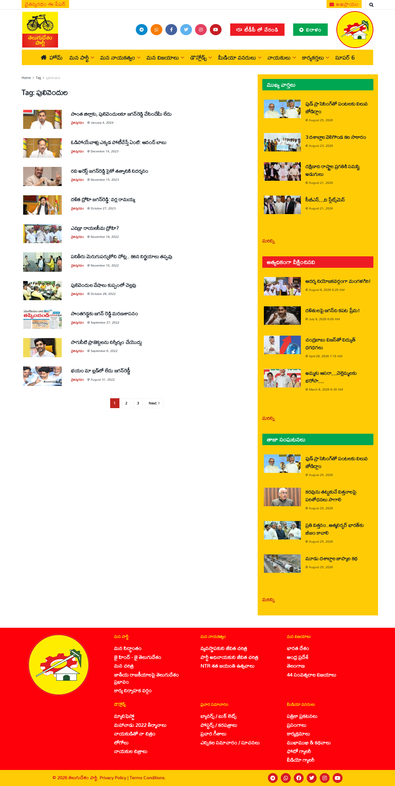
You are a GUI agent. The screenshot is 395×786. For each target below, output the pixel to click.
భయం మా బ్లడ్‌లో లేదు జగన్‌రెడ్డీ (100, 370)
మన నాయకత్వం (117, 57)
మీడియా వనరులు (237, 57)
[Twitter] (312, 778)
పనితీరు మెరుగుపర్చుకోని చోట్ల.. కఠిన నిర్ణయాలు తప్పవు (121, 256)
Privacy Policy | (115, 777)
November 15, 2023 (105, 179)
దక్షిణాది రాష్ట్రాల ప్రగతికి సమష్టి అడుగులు (333, 170)
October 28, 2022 (103, 294)
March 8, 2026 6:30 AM (326, 389)
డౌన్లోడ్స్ (198, 57)
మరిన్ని (268, 240)
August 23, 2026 (321, 146)
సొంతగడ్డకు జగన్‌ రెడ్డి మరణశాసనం (104, 313)
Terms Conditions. (148, 777)
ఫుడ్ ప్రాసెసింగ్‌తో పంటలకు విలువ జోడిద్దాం (337, 107)
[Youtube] (338, 778)
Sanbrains (382, 778)
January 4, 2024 (102, 122)
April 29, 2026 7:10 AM (325, 356)
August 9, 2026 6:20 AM (326, 290)
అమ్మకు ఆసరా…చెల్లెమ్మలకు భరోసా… (331, 377)
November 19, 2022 (105, 237)
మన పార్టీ (79, 57)
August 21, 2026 (321, 183)
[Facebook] (299, 778)
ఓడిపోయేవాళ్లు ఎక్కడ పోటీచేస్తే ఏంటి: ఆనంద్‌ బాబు (119, 142)
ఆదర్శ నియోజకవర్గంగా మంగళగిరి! (338, 281)
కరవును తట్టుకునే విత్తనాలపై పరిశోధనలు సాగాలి (331, 495)
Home (26, 77)
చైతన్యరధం (77, 122)
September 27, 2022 (105, 322)
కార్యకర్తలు (313, 57)
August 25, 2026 (321, 120)
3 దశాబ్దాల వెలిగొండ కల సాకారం (336, 137)
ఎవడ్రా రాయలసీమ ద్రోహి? (94, 228)
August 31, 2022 (103, 379)
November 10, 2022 (105, 265)
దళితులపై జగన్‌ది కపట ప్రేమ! (333, 310)
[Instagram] (325, 778)
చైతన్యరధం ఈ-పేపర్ (45, 4)
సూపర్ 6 (345, 57)
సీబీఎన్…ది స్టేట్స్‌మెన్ (325, 199)
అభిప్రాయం (347, 4)
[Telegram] (273, 778)
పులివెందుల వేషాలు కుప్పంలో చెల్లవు (103, 285)
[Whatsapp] (286, 778)
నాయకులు (279, 57)
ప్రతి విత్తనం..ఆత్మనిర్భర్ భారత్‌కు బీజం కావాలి (335, 529)
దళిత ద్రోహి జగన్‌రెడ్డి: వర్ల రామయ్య (103, 199)
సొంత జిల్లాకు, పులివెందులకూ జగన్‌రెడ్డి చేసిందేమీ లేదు (121, 114)
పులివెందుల (53, 77)
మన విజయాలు (163, 57)
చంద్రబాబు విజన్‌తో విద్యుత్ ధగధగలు (330, 343)
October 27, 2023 (103, 208)
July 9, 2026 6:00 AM (324, 319)
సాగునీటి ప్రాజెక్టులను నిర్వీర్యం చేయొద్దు (106, 342)
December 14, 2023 (104, 151)
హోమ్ (56, 57)
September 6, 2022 (104, 351)
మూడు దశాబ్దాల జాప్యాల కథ (332, 558)
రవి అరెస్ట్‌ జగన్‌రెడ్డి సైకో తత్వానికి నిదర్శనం (109, 171)
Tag (38, 77)
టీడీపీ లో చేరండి (260, 29)
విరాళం (313, 29)
